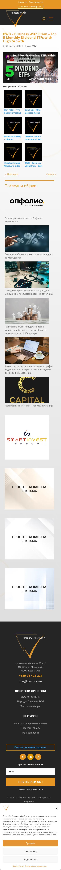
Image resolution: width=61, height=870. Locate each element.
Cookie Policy (18, 866)
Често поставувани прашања (30, 723)
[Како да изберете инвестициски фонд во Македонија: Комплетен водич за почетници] (27, 275)
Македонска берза (30, 706)
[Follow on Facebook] (23, 757)
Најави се (22, 2)
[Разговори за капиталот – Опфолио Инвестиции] (27, 203)
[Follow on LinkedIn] (30, 757)
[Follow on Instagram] (38, 757)
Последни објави (30, 728)
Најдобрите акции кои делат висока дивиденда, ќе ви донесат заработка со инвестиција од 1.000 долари (26, 330)
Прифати (30, 843)
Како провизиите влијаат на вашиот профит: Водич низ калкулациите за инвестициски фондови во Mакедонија (29, 369)
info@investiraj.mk (30, 681)
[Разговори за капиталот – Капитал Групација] (27, 390)
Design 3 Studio (22, 738)
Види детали (30, 859)
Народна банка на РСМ (30, 701)
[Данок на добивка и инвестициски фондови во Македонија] (27, 239)
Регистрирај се (36, 2)
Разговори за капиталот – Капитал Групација (29, 405)
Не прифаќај (30, 851)
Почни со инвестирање (30, 6)
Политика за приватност (36, 866)
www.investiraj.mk (30, 670)
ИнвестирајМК (13, 46)
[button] (56, 808)
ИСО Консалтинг (30, 696)
